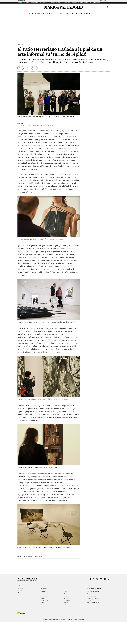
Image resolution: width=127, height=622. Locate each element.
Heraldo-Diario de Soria (93, 598)
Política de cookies (65, 619)
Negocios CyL (93, 13)
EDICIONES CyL (103, 0)
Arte (21, 556)
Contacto (19, 590)
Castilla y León (76, 13)
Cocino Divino (87, 2)
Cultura (85, 13)
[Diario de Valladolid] (63, 7)
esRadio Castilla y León (93, 602)
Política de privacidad (54, 619)
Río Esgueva (52, 2)
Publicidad (20, 588)
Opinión (67, 13)
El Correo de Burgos (92, 596)
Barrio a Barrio (96, 2)
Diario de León (90, 594)
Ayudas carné (66, 2)
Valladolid (32, 13)
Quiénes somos (21, 586)
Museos (40, 556)
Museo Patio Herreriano (31, 556)
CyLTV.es (89, 600)
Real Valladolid (50, 13)
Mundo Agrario (67, 598)
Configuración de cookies (77, 619)
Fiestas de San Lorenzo (46, 605)
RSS (18, 592)
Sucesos (66, 594)
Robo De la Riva (44, 2)
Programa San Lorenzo (77, 2)
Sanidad (66, 591)
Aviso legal (45, 619)
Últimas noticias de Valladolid (71, 605)
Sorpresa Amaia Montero (32, 2)
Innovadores (67, 600)
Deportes (60, 13)
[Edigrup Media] (22, 612)
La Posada (66, 596)
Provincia (40, 13)
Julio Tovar (20, 123)
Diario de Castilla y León (93, 591)
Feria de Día (59, 2)
